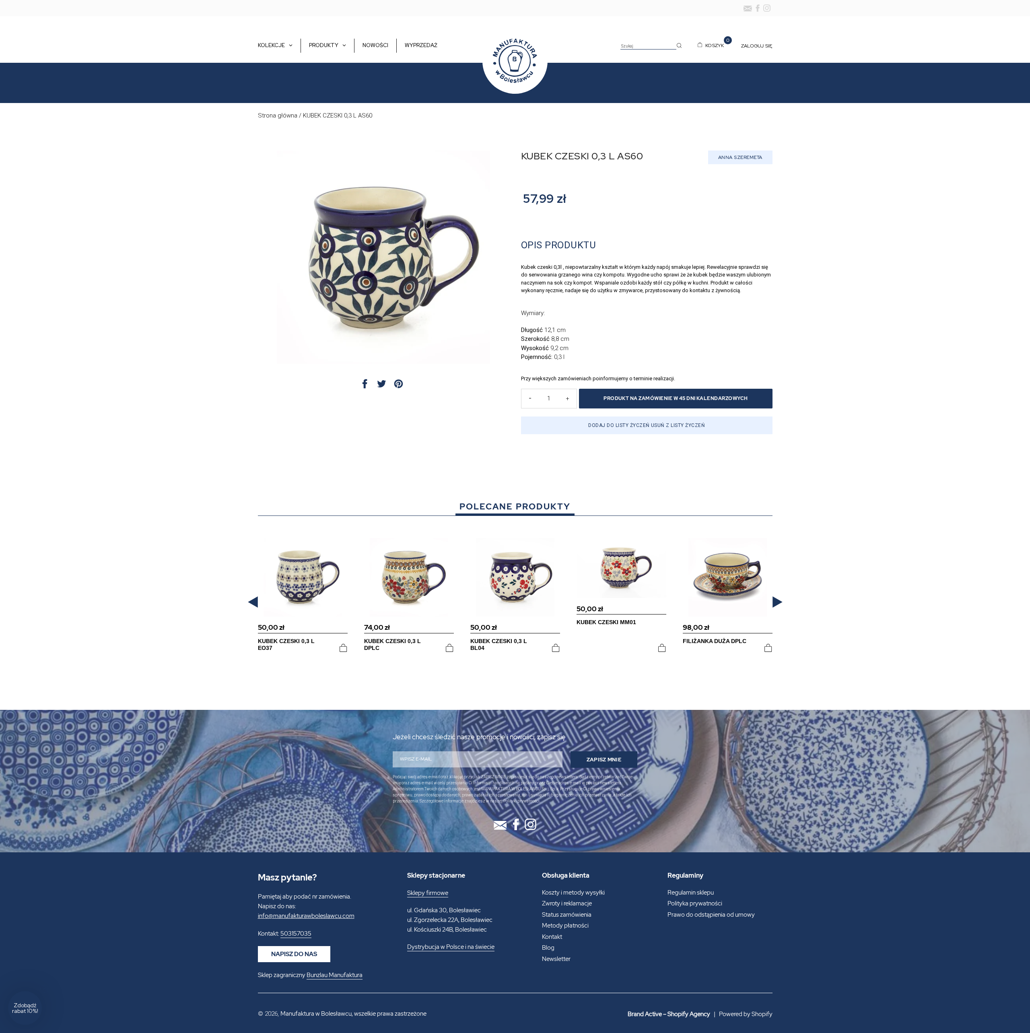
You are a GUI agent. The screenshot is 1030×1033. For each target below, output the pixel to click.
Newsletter (556, 959)
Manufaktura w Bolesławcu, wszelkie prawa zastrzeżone (353, 1014)
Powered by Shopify (745, 1014)
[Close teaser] (44, 989)
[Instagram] (766, 8)
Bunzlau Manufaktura (335, 975)
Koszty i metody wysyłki (573, 893)
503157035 (295, 934)
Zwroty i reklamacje (567, 903)
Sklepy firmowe (427, 893)
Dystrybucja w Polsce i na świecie (450, 947)
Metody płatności (565, 926)
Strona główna (277, 115)
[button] (253, 602)
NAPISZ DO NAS (294, 954)
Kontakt (552, 937)
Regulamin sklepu (690, 893)
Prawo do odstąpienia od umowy (711, 915)
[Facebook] (758, 8)
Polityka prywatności (694, 903)
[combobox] (648, 46)
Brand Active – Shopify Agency (669, 1014)
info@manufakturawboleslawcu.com (306, 916)
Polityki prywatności (521, 801)
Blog (548, 948)
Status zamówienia (566, 915)
